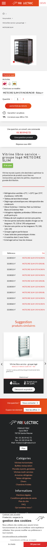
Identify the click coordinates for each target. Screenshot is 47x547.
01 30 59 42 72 (25, 438)
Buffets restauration (23, 465)
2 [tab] (18, 62)
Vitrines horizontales (24, 462)
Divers (23, 481)
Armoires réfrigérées (23, 475)
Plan (23, 448)
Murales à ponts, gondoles (23, 469)
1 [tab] (14, 62)
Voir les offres (31, 410)
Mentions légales (23, 495)
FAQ (24, 504)
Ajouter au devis (18, 106)
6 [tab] (33, 62)
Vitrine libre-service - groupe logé (13, 23)
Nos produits (7, 18)
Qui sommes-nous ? (23, 507)
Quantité (6, 99)
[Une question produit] (23, 142)
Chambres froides (23, 484)
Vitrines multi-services (23, 472)
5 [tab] (29, 62)
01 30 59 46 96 (25, 440)
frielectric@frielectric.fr (26, 443)
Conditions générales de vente (24, 498)
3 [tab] (21, 62)
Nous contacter (29, 403)
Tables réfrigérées (23, 478)
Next (45, 363)
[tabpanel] (23, 50)
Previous (2, 364)
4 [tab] (25, 62)
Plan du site (24, 501)
